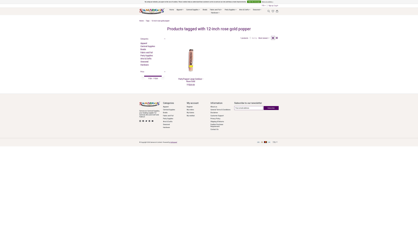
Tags (147, 21)
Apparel (144, 43)
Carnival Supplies (148, 46)
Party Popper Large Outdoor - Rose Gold (190, 80)
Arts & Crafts (146, 59)
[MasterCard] (265, 142)
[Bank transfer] (258, 142)
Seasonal (144, 62)
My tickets (190, 113)
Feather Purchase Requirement (217, 125)
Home (171, 10)
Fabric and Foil (147, 52)
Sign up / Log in (273, 5)
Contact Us (214, 129)
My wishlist (191, 116)
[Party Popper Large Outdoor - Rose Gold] (190, 59)
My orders (190, 110)
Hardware (145, 65)
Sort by (254, 38)
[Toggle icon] (268, 11)
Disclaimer (214, 113)
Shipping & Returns (217, 122)
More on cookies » (267, 2)
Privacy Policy (215, 119)
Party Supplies (147, 56)
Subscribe (271, 108)
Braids (205, 10)
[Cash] (262, 142)
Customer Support (217, 116)
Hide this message (254, 2)
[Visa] (269, 142)
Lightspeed (173, 142)
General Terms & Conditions (220, 110)
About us (214, 107)
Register (190, 107)
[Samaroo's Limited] (152, 11)
